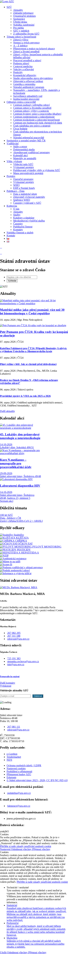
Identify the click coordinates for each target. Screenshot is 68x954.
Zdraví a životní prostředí (26, 51)
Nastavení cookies (16, 768)
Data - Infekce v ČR (10, 518)
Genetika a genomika (24, 84)
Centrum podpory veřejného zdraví (31, 105)
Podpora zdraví (21, 63)
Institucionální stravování (26, 99)
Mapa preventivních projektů (28, 173)
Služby (16, 214)
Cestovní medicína (23, 66)
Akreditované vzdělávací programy (31, 152)
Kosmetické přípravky (24, 75)
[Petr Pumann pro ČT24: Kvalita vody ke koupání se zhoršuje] (33, 325)
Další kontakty (7, 682)
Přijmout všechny (41, 849)
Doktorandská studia (24, 149)
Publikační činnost (22, 226)
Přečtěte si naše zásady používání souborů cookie (25, 846)
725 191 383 (13, 658)
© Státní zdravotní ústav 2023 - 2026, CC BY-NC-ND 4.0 (37, 780)
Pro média (18, 27)
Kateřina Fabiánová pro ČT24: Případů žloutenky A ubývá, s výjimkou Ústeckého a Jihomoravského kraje (33, 350)
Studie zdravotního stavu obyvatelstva (33, 78)
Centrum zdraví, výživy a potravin (31, 110)
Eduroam (11, 777)
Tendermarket (14, 756)
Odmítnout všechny (21, 849)
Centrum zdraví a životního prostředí (32, 108)
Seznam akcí (6, 501)
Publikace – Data (15, 191)
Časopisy (18, 223)
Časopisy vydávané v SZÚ (27, 202)
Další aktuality (7, 411)
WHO (16, 185)
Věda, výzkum (14, 161)
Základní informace (23, 13)
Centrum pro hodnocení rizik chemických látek (37, 122)
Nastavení (5, 849)
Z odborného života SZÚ (26, 33)
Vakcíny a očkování (23, 69)
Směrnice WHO (21, 200)
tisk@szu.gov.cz (15, 664)
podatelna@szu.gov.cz (19, 793)
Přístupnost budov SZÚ (19, 774)
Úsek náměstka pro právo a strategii (31, 125)
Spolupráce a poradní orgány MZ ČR (26, 140)
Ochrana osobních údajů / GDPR (24, 765)
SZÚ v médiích (21, 30)
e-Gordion (12, 754)
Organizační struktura (24, 16)
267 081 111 (13, 726)
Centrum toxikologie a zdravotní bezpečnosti (36, 119)
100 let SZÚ (6, 515)
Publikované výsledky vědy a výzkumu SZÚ (36, 170)
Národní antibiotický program (28, 87)
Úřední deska (20, 21)
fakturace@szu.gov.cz (18, 805)
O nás (16, 208)
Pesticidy (18, 72)
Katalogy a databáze (23, 217)
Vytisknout (5, 685)
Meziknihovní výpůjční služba (29, 220)
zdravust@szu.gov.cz (18, 638)
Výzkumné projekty (23, 167)
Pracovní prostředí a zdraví (27, 60)
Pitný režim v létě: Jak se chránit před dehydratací (28, 364)
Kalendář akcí (20, 155)
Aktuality (18, 10)
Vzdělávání (12, 143)
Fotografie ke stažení (9, 676)
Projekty (11, 176)
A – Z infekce (20, 45)
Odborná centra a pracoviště (21, 102)
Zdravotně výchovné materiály (29, 197)
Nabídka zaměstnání (23, 24)
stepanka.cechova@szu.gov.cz (23, 661)
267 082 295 (13, 632)
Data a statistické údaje (25, 194)
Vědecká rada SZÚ (23, 164)
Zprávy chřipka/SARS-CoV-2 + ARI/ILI (21, 521)
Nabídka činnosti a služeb (20, 232)
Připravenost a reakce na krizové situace (34, 48)
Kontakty (18, 229)
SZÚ (9, 7)
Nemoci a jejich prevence (26, 42)
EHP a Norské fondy (24, 188)
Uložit (3, 952)
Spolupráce (19, 18)
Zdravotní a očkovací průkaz (28, 81)
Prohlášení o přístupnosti (19, 771)
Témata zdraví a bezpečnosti (21, 36)
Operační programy (23, 179)
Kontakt (11, 235)
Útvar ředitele (20, 128)
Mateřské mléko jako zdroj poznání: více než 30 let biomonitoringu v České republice (32, 311)
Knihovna (12, 205)
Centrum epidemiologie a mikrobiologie (34, 116)
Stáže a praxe (20, 146)
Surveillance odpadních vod (27, 96)
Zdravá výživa (20, 39)
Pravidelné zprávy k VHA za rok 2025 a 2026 (25, 396)
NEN (9, 759)
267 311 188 (13, 635)
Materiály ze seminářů (24, 158)
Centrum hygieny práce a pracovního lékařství (37, 113)
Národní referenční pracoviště (28, 137)
